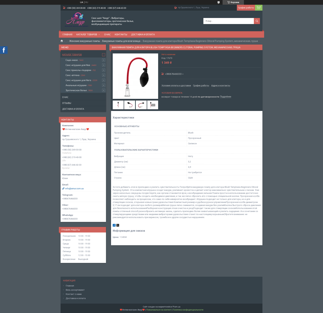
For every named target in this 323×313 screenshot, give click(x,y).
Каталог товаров (86, 34)
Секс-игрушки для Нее (78, 65)
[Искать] (257, 21)
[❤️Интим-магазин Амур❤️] (75, 20)
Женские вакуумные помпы (84, 41)
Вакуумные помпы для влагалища (121, 41)
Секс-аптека (72, 75)
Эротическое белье (76, 90)
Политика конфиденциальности (188, 310)
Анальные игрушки (76, 85)
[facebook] (114, 226)
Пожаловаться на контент (158, 310)
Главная (67, 34)
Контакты (121, 34)
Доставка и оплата (143, 34)
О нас (107, 34)
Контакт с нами (74, 294)
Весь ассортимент (75, 290)
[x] (117, 226)
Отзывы (66, 103)
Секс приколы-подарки (78, 70)
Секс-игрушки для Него (78, 80)
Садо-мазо (72, 59)
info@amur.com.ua (74, 188)
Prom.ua (176, 307)
